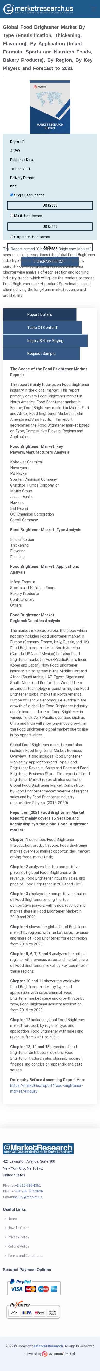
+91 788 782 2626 (29, 1191)
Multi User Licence (28, 216)
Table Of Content (42, 327)
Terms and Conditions (25, 1255)
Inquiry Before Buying (45, 340)
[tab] (40, 314)
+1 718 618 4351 (28, 1185)
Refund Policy (18, 1246)
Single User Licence (28, 195)
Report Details (39, 314)
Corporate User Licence (32, 237)
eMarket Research (48, 1346)
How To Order (18, 1228)
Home (12, 1218)
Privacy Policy (18, 1237)
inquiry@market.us (27, 1197)
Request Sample (41, 353)
